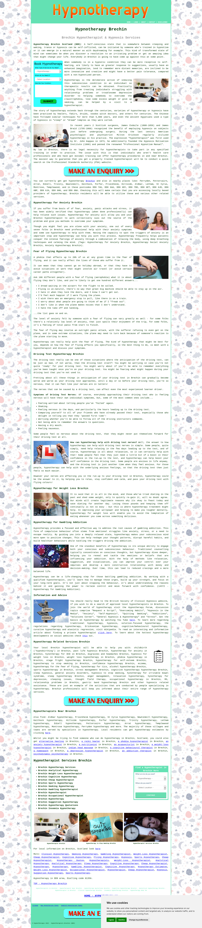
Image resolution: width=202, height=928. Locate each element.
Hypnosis (126, 857)
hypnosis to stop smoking (108, 673)
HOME (129, 22)
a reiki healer (90, 741)
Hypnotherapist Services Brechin (63, 760)
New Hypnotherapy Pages (50, 905)
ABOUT (143, 22)
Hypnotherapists (99, 860)
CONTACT (152, 22)
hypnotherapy (58, 111)
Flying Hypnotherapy (106, 857)
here (132, 620)
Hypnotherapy (41, 867)
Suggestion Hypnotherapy (48, 873)
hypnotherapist (73, 105)
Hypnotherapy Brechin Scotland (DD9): (58, 44)
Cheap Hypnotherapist (47, 857)
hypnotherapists (116, 150)
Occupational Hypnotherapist (87, 870)
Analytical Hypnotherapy (66, 863)
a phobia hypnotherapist (133, 741)
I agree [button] (111, 920)
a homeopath (41, 751)
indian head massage (81, 748)
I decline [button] (121, 920)
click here (105, 633)
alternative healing (51, 741)
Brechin (90, 181)
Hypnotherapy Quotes (70, 860)
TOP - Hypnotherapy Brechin (50, 883)
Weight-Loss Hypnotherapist (150, 854)
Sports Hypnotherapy (146, 857)
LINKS (135, 22)
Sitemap (35, 905)
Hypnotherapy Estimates (152, 867)
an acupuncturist (124, 744)
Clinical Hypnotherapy (55, 854)
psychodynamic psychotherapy (51, 754)
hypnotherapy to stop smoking (53, 663)
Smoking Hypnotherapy (85, 854)
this (85, 636)
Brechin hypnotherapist (66, 648)
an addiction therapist (137, 751)
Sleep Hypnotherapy (95, 863)
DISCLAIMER (162, 22)
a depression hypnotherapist (85, 751)
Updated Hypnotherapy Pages (71, 905)
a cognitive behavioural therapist (131, 748)
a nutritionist (88, 744)
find (42, 717)
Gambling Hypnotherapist (116, 854)
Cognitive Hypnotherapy (76, 857)
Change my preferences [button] (138, 920)
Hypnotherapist (117, 870)
